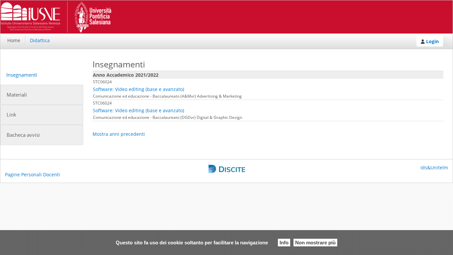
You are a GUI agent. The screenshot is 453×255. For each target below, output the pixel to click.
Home (13, 40)
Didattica (40, 40)
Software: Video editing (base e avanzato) (138, 89)
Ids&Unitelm (434, 167)
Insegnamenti (21, 74)
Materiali (17, 94)
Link (11, 114)
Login (432, 41)
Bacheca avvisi (23, 134)
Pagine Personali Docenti (32, 174)
